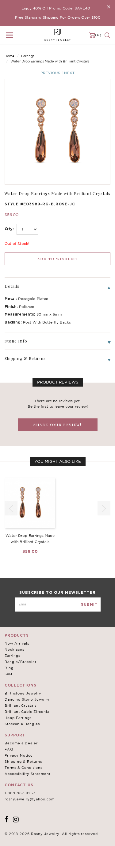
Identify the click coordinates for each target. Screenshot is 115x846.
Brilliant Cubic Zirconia (27, 711)
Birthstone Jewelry (23, 693)
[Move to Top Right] (53, 838)
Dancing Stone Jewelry (27, 699)
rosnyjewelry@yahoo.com (30, 799)
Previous (50, 73)
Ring (9, 668)
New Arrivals (17, 643)
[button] (104, 508)
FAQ (9, 749)
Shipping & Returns (23, 761)
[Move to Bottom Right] (53, 841)
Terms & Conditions (23, 767)
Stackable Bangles (22, 724)
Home (9, 56)
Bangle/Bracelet (20, 662)
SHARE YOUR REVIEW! (57, 424)
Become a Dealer (21, 743)
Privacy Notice (19, 755)
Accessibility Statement (28, 774)
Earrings (27, 56)
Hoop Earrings (18, 718)
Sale (9, 674)
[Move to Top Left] (49, 838)
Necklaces (14, 649)
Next (69, 73)
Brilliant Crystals (20, 705)
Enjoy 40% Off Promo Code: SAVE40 (55, 8)
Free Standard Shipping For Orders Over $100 (58, 17)
